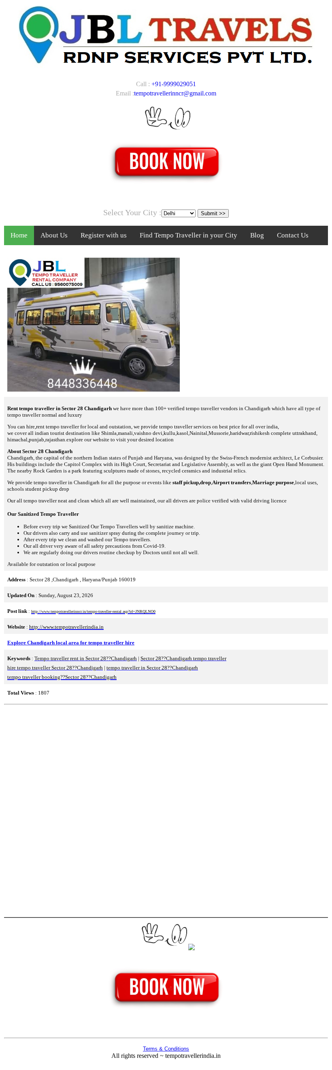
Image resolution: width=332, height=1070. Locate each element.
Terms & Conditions (166, 1049)
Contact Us (293, 235)
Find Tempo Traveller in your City (188, 235)
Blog (257, 235)
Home (19, 235)
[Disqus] (166, 810)
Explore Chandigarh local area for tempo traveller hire (70, 643)
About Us (54, 235)
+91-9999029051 (173, 84)
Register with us (104, 235)
